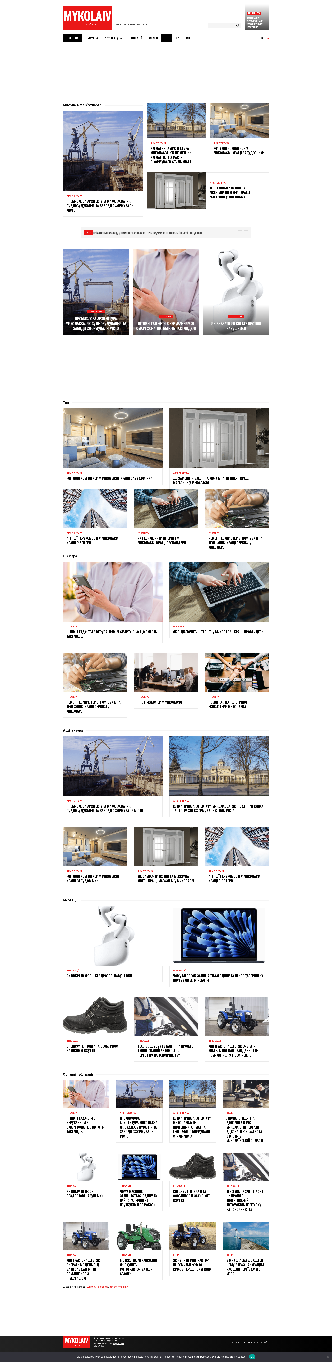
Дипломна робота (97, 1286)
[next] (246, 232)
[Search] (237, 25)
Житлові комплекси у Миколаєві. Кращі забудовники (239, 150)
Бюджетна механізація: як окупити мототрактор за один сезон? (139, 1267)
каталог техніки (119, 1286)
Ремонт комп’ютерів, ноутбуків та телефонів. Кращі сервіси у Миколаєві (235, 543)
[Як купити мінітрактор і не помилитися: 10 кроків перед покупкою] (192, 1236)
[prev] (240, 232)
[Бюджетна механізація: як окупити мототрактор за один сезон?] (139, 1236)
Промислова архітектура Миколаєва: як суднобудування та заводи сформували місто (100, 205)
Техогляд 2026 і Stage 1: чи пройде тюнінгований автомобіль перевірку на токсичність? (165, 1050)
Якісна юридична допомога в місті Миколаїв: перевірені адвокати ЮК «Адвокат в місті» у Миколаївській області (245, 1129)
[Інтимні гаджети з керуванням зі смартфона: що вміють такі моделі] (166, 292)
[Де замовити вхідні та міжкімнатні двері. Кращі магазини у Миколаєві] (176, 190)
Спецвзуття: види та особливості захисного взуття (94, 1048)
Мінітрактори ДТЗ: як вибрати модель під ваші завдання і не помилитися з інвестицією (233, 1050)
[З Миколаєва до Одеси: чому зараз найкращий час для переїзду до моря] (246, 1236)
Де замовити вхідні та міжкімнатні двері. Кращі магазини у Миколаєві (230, 192)
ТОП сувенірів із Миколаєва (113, 233)
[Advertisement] (166, 68)
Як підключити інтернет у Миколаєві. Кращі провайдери (162, 540)
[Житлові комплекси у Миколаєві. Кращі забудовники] (239, 120)
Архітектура (254, 13)
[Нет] (327, 1357)
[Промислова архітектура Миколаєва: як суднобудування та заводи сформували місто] (103, 151)
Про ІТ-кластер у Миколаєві (160, 702)
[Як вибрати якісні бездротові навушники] (236, 292)
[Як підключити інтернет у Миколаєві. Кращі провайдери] (166, 508)
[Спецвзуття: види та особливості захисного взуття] (95, 1016)
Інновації (236, 316)
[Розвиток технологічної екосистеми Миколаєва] (237, 672)
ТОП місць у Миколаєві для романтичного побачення (255, 22)
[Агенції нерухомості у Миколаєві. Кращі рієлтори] (95, 508)
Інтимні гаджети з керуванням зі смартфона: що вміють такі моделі (166, 326)
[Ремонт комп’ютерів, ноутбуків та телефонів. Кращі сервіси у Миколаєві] (237, 508)
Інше (229, 1113)
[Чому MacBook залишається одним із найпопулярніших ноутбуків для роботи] (219, 936)
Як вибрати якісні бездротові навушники (236, 326)
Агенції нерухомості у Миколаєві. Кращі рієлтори (93, 540)
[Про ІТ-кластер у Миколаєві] (166, 672)
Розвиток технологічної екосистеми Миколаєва (228, 704)
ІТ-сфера (166, 316)
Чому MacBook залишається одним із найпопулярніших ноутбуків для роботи (218, 978)
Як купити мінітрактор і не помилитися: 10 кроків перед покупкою (192, 1265)
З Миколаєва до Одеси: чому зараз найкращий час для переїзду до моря (245, 1267)
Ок (252, 1356)
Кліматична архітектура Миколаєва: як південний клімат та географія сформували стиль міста (171, 155)
